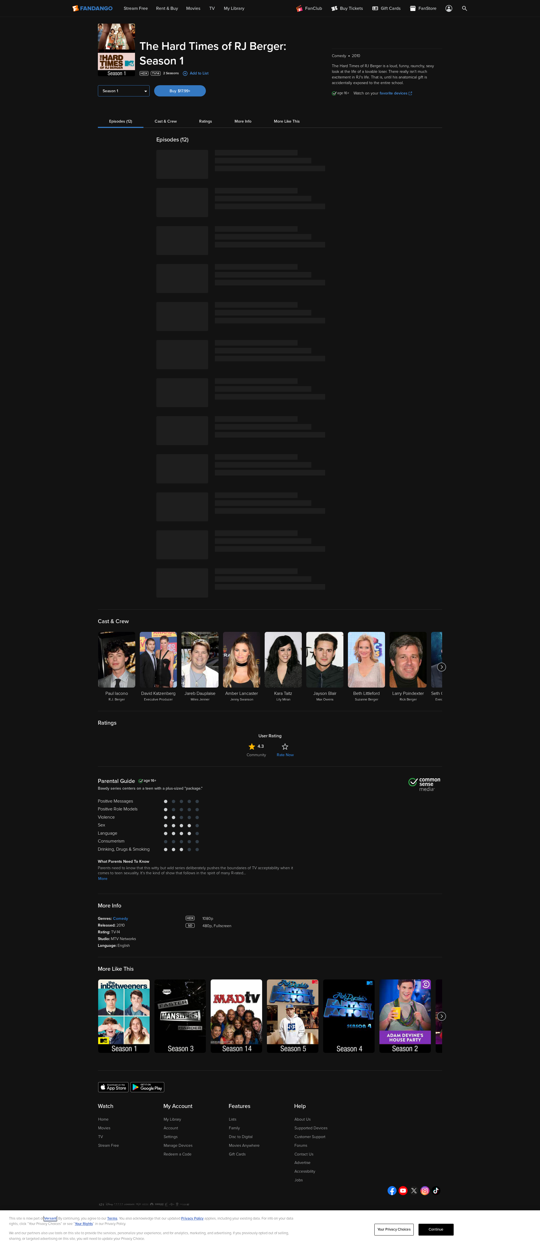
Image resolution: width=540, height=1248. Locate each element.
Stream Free (108, 1145)
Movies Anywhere (244, 1145)
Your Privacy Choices (394, 1229)
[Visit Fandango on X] (414, 1190)
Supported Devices (310, 1128)
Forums (300, 1145)
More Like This (287, 121)
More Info (243, 121)
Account (171, 1128)
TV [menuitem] (212, 8)
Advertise (302, 1162)
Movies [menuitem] (193, 8)
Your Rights (84, 1224)
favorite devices (394, 93)
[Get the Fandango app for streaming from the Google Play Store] (147, 1087)
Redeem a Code (178, 1154)
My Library (172, 1119)
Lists (232, 1119)
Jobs (298, 1180)
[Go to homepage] (93, 8)
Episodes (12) (120, 121)
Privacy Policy (192, 1218)
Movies (104, 1128)
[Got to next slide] (441, 667)
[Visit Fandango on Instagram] (425, 1190)
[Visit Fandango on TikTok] (436, 1190)
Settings (170, 1136)
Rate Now (285, 755)
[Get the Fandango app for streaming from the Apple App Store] (113, 1087)
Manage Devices (178, 1145)
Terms (112, 1218)
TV (100, 1136)
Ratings (205, 121)
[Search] (464, 8)
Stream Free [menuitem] (136, 8)
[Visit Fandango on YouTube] (403, 1190)
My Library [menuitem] (234, 8)
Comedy (120, 918)
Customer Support (309, 1136)
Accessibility (304, 1171)
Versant (50, 1218)
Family (234, 1128)
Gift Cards (237, 1154)
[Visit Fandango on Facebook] (392, 1190)
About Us (302, 1119)
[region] (270, 1229)
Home (103, 1119)
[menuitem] (386, 8)
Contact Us (303, 1154)
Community (256, 755)
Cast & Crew (166, 121)
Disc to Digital (241, 1136)
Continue (436, 1229)
